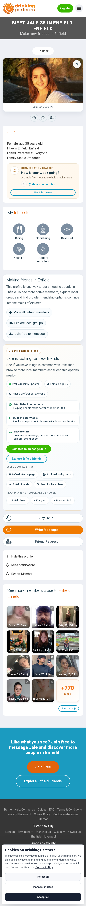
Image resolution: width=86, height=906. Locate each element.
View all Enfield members (31, 312)
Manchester (43, 831)
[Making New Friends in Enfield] (34, 118)
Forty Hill (41, 500)
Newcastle (74, 831)
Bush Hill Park (64, 500)
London (10, 831)
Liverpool (50, 836)
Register (65, 8)
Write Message (46, 530)
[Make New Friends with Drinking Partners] (19, 8)
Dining (19, 238)
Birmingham (25, 831)
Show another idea (43, 184)
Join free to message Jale (29, 449)
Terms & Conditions (69, 809)
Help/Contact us (25, 809)
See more (68, 708)
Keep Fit (19, 258)
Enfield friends (21, 484)
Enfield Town (19, 500)
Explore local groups (28, 323)
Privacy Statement (19, 814)
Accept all (43, 896)
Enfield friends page (23, 474)
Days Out (67, 238)
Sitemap (43, 819)
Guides (42, 809)
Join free (43, 767)
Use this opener (43, 192)
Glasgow (59, 831)
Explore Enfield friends (27, 458)
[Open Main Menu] (79, 8)
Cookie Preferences (65, 814)
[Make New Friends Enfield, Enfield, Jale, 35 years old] (43, 80)
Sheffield (36, 836)
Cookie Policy (42, 814)
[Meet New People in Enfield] (43, 118)
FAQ (51, 809)
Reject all (43, 876)
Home (8, 809)
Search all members (52, 484)
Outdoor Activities (43, 259)
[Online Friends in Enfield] (52, 118)
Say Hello (46, 518)
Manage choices (43, 886)
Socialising (43, 238)
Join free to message (30, 334)
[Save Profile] (77, 64)
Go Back (43, 51)
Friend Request (46, 541)
